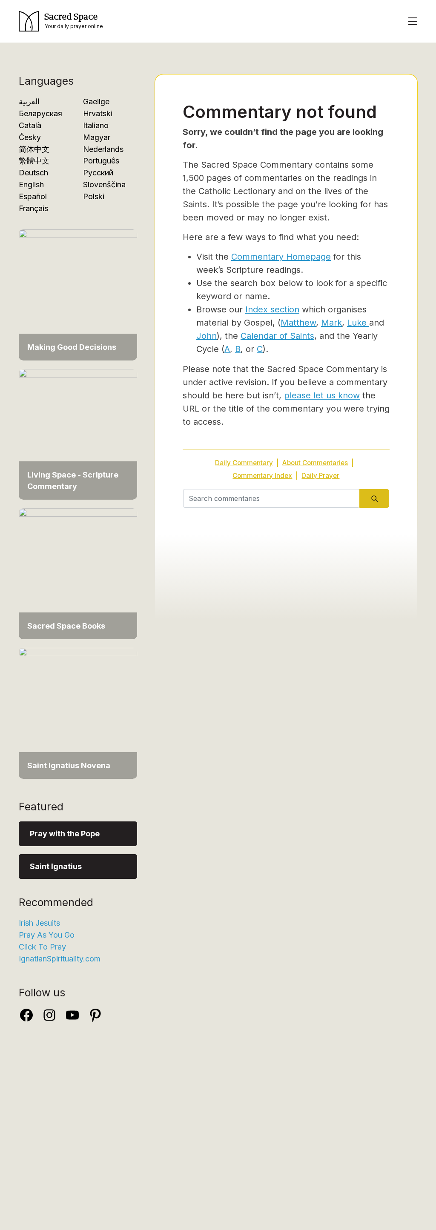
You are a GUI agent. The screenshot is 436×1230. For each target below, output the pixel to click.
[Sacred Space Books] (78, 573)
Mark (331, 323)
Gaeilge (96, 101)
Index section (272, 309)
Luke (358, 323)
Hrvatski (97, 113)
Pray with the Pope (65, 833)
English (31, 184)
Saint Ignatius (56, 866)
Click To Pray (42, 946)
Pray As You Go (47, 934)
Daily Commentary (244, 463)
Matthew (298, 323)
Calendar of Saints (277, 336)
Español (33, 196)
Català (30, 125)
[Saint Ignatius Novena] (78, 712)
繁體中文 (34, 160)
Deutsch (33, 172)
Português (101, 160)
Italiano (96, 125)
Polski (93, 196)
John (206, 336)
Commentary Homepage (281, 257)
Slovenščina (104, 184)
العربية (29, 101)
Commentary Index (262, 476)
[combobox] (271, 498)
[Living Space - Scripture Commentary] (78, 433)
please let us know (322, 395)
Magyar (96, 137)
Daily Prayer (320, 476)
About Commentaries (315, 463)
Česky (30, 137)
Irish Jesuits (39, 922)
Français (33, 208)
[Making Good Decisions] (78, 294)
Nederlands (103, 149)
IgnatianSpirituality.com (59, 958)
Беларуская (40, 113)
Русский (98, 172)
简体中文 (34, 149)
